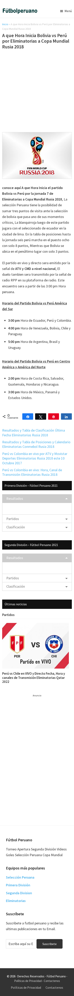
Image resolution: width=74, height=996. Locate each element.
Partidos (12, 518)
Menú (68, 11)
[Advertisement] (37, 92)
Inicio (5, 24)
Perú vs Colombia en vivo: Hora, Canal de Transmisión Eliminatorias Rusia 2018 (32, 472)
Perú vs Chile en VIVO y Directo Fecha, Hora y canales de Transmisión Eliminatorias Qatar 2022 (33, 677)
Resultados (14, 498)
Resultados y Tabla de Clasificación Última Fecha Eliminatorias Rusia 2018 (33, 432)
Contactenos (52, 981)
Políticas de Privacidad (28, 981)
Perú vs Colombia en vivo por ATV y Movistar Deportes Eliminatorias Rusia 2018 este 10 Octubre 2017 (34, 458)
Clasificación (15, 527)
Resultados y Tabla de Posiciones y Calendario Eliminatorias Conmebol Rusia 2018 (36, 444)
